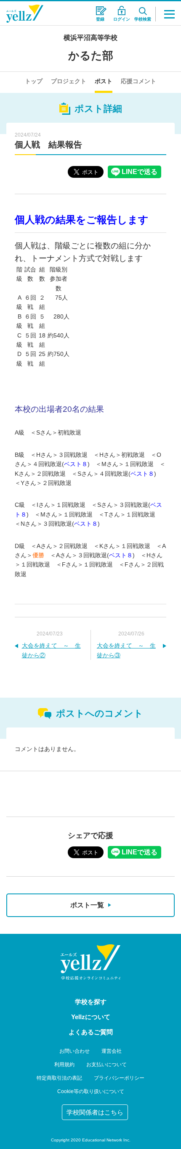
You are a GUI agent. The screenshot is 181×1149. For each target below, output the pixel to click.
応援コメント (138, 81)
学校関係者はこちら (95, 1112)
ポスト (103, 81)
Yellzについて (90, 1016)
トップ (34, 81)
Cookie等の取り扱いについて (90, 1091)
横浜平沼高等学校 (90, 37)
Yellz (24, 14)
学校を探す (90, 1001)
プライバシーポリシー (119, 1078)
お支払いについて (106, 1064)
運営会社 (111, 1051)
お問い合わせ (74, 1051)
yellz (90, 962)
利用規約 (64, 1064)
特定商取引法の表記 (59, 1078)
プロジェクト (68, 81)
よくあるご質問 (91, 1032)
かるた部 (90, 55)
